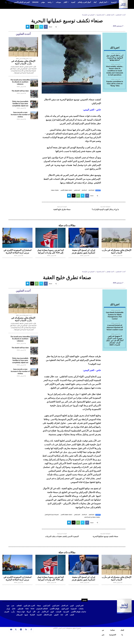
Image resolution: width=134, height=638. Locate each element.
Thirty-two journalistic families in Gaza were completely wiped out (20, 104)
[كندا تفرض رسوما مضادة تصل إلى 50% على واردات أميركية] (50, 238)
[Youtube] (11, 629)
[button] (7, 2)
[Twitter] (41, 27)
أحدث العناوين (120, 15)
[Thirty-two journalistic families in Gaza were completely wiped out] (34, 104)
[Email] (32, 27)
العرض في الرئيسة (88, 15)
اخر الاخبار (84, 190)
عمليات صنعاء (55, 190)
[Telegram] (28, 27)
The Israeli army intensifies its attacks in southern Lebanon (20, 82)
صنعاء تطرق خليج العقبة (62, 209)
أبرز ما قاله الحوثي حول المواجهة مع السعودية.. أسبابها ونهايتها (114, 58)
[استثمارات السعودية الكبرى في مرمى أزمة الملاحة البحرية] (17, 238)
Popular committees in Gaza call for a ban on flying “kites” (114, 84)
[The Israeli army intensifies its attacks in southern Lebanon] (34, 83)
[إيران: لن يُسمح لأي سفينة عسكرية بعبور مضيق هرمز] (83, 238)
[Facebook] (46, 27)
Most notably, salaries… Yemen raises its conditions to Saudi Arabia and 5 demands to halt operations (114, 71)
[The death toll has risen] (34, 94)
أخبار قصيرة (100, 15)
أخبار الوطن (110, 15)
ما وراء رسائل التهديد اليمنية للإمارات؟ (105, 209)
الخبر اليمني (77, 190)
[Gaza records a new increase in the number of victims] (34, 115)
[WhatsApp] (37, 27)
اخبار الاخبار (91, 190)
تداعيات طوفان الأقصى (66, 190)
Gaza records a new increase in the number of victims (20, 115)
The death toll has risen (20, 91)
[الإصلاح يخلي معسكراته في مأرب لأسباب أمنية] (23, 47)
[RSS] (26, 629)
